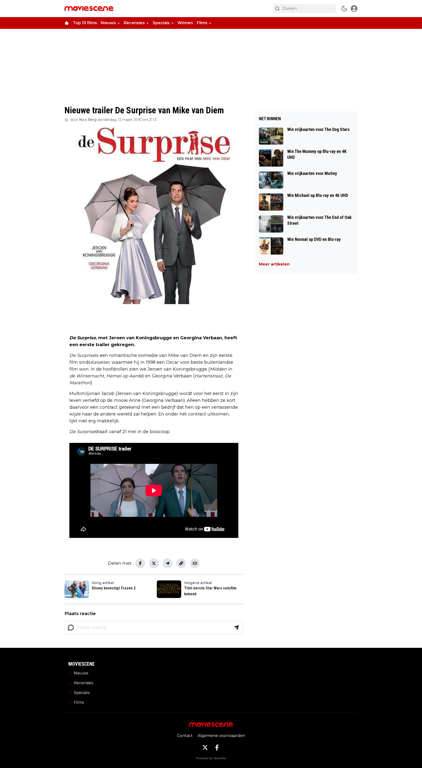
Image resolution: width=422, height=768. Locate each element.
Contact (185, 735)
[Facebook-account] (217, 747)
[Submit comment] (236, 627)
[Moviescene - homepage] (88, 8)
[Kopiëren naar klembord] (181, 563)
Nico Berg (87, 119)
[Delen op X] (154, 563)
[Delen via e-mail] (195, 563)
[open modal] (354, 8)
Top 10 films (85, 23)
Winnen (185, 23)
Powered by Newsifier (211, 758)
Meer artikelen (274, 264)
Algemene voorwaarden (221, 735)
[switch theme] (344, 8)
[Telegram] (167, 563)
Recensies (134, 23)
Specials (161, 23)
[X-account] (205, 747)
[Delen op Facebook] (140, 563)
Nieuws (108, 23)
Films (202, 23)
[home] (66, 23)
